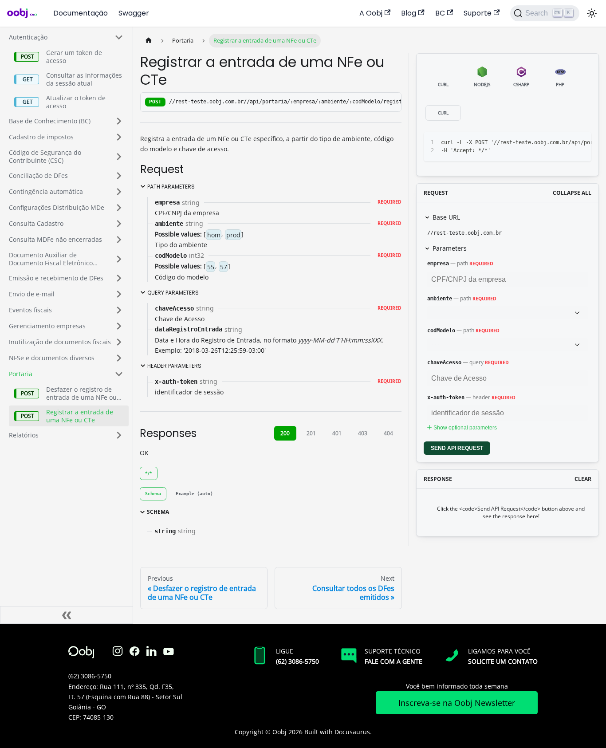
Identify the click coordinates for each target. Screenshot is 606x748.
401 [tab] (337, 433)
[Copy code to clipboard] (564, 142)
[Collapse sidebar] (66, 615)
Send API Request (457, 448)
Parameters (450, 248)
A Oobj (370, 13)
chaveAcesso (444, 362)
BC (440, 13)
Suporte (478, 13)
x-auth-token (445, 397)
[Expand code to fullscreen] (580, 142)
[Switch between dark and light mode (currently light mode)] (592, 13)
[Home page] (148, 40)
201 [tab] (311, 433)
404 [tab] (388, 433)
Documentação (80, 13)
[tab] (153, 493)
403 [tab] (362, 433)
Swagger (133, 13)
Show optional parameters (465, 428)
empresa (438, 263)
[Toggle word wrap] (548, 142)
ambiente (439, 298)
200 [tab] (285, 433)
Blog (408, 13)
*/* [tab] (148, 473)
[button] (66, 37)
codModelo (441, 330)
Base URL (446, 217)
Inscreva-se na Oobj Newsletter (456, 702)
